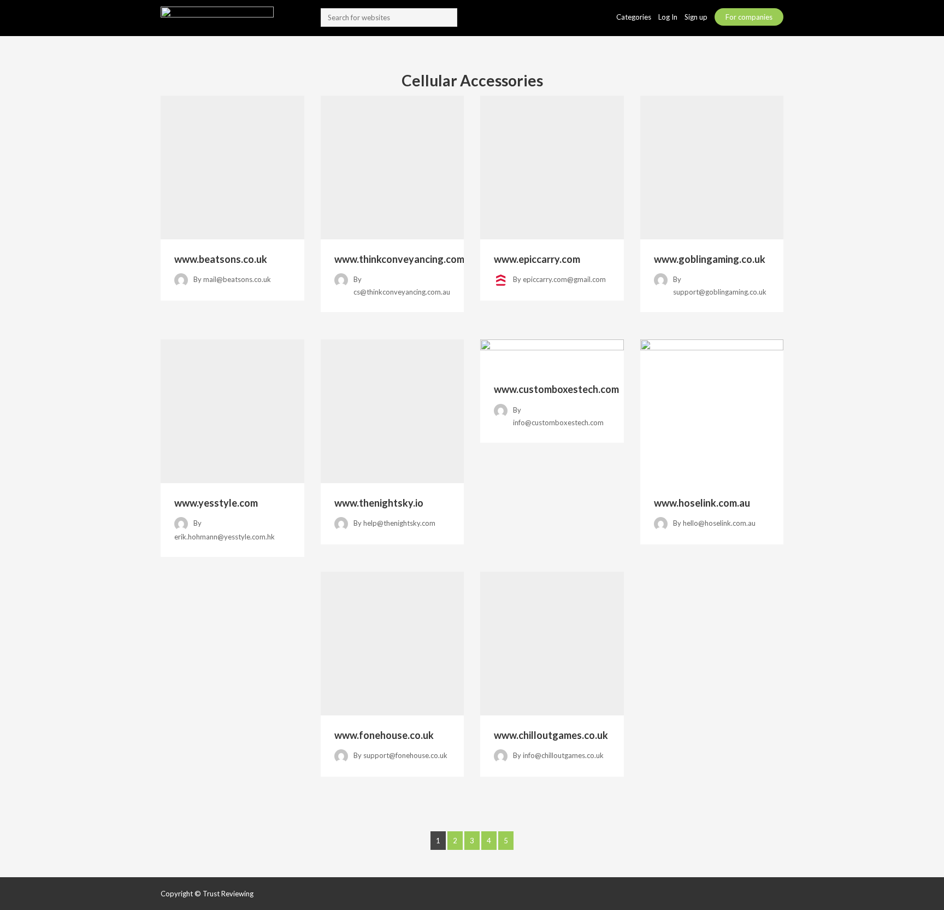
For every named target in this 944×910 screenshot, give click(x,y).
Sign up (697, 17)
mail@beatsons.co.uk (237, 279)
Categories (634, 17)
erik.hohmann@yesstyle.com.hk (224, 536)
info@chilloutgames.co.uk (563, 755)
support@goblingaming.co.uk (719, 291)
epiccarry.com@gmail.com (564, 279)
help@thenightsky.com (399, 523)
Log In (668, 17)
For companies (748, 17)
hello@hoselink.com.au (719, 523)
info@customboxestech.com (558, 422)
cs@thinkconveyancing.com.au (401, 291)
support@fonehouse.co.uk (405, 755)
